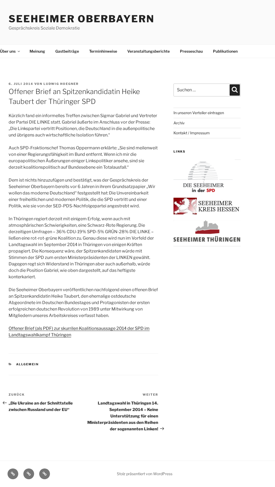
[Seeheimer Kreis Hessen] (207, 213)
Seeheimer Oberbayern (81, 19)
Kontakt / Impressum (191, 133)
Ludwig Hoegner (61, 84)
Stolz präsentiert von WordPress (144, 473)
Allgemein (27, 364)
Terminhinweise (103, 51)
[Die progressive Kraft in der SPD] (203, 190)
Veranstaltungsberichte (148, 51)
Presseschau (191, 51)
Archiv (179, 123)
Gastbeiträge (67, 51)
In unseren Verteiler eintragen (198, 112)
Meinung (37, 51)
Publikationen (225, 51)
